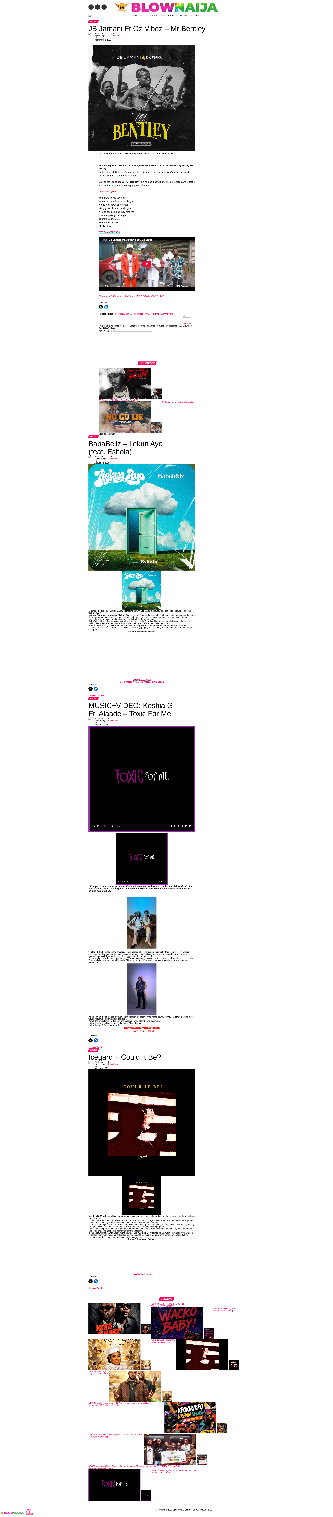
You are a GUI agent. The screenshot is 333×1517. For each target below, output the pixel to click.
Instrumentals (157, 15)
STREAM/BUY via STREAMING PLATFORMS (142, 682)
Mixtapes (172, 15)
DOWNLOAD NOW (142, 680)
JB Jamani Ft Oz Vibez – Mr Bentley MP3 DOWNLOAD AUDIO (131, 296)
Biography (195, 15)
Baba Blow (116, 35)
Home (135, 15)
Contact (29, 1514)
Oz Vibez (161, 165)
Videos (183, 15)
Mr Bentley (160, 314)
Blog (27, 1512)
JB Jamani (133, 165)
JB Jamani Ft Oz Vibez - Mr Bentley (139, 314)
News (143, 15)
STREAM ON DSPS (109, 232)
